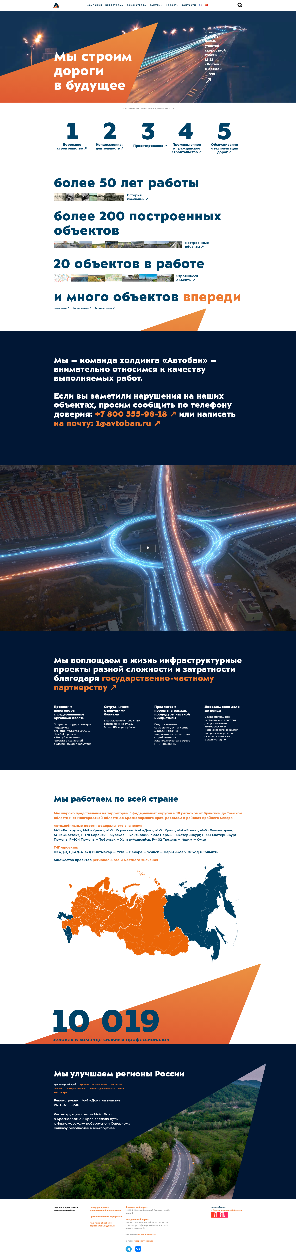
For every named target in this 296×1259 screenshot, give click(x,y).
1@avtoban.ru (123, 423)
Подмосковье (99, 1084)
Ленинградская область (102, 1089)
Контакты (189, 5)
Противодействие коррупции (106, 1217)
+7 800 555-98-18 (131, 414)
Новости (172, 5)
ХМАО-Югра (60, 1093)
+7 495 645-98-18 (146, 1235)
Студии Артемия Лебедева (227, 1210)
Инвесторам (114, 5)
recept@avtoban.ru (143, 1241)
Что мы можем (81, 308)
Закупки (156, 5)
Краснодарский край (65, 1084)
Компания (94, 5)
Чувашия (84, 1084)
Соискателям (137, 5)
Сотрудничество (103, 308)
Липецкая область (75, 1089)
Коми (121, 1089)
